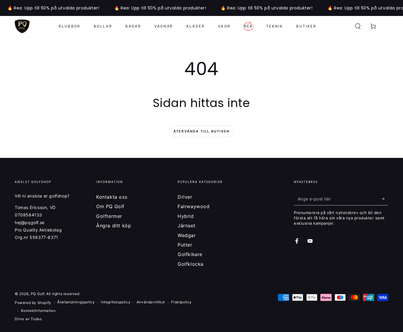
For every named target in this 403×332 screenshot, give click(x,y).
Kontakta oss (111, 197)
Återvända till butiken (201, 131)
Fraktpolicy (181, 302)
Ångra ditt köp (113, 226)
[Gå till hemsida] (22, 26)
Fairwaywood (194, 206)
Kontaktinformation (38, 310)
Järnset (186, 226)
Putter (185, 245)
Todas (36, 319)
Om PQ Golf (110, 206)
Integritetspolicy (115, 302)
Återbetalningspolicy (76, 302)
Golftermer (109, 216)
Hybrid (186, 216)
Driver (185, 197)
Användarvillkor (151, 302)
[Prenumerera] (384, 198)
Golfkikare (190, 254)
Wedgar (187, 235)
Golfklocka (191, 264)
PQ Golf (37, 293)
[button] (358, 26)
